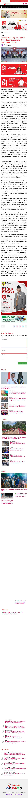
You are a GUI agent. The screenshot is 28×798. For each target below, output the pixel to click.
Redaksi (4, 792)
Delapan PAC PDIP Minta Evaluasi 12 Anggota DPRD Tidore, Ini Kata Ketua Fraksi (17, 399)
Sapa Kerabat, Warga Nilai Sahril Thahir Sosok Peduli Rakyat (14, 490)
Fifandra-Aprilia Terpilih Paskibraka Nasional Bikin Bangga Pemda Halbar (20, 602)
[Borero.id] (7, 4)
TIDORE (2, 35)
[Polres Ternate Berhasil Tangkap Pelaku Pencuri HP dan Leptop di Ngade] (5, 456)
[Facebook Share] (14, 326)
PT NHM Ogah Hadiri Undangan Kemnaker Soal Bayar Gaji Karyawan (15, 742)
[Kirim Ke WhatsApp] (26, 326)
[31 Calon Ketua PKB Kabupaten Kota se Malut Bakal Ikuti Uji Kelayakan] (14, 378)
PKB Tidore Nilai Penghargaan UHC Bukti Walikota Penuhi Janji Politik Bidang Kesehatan (17, 405)
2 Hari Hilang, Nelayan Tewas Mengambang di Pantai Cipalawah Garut (15, 769)
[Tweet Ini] (17, 326)
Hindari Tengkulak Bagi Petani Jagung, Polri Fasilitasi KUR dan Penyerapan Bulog (15, 732)
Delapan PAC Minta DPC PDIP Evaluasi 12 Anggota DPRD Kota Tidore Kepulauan (16, 412)
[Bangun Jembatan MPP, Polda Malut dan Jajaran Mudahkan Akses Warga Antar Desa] (14, 428)
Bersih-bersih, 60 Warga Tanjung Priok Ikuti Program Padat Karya (14, 764)
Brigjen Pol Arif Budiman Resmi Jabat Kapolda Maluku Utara (17, 462)
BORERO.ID (6, 44)
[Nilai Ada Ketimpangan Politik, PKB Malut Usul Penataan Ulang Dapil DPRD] (4, 393)
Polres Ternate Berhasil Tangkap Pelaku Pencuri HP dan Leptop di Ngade (18, 456)
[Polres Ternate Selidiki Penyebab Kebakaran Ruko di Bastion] (5, 443)
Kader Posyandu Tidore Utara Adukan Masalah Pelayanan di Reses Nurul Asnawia (14, 754)
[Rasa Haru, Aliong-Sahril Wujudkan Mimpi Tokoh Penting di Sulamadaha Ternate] (7, 496)
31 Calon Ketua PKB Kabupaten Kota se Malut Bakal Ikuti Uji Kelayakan (13, 387)
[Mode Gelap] (24, 4)
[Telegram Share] (23, 326)
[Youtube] (15, 788)
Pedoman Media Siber (21, 792)
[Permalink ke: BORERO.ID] (2, 45)
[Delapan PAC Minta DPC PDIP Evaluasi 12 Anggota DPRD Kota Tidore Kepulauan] (4, 412)
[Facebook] (7, 788)
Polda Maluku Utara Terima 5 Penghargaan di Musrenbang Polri (13, 737)
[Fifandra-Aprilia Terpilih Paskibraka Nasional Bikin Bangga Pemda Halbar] (21, 546)
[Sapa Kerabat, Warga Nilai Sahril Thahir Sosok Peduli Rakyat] (14, 480)
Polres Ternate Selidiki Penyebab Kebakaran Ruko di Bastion (17, 443)
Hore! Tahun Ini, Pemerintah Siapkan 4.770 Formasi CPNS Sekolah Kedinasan (15, 722)
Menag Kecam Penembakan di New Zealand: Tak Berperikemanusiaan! (15, 759)
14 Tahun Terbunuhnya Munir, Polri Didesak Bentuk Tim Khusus (14, 774)
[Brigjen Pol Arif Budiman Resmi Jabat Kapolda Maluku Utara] (5, 463)
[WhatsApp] (18, 788)
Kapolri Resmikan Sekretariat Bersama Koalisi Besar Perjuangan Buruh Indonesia (15, 727)
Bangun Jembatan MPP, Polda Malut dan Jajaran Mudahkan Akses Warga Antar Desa (14, 438)
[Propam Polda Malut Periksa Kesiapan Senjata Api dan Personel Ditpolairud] (5, 450)
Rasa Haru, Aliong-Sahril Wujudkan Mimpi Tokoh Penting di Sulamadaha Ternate (7, 502)
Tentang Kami (11, 792)
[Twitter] (10, 788)
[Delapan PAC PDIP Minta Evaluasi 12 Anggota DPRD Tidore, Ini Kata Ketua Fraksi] (4, 399)
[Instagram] (13, 788)
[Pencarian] (26, 4)
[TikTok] (21, 788)
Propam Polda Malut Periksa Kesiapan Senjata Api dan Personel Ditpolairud (17, 449)
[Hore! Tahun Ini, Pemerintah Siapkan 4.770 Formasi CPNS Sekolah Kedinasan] (14, 665)
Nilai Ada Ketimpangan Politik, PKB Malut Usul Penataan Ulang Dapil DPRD (17, 392)
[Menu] (2, 4)
